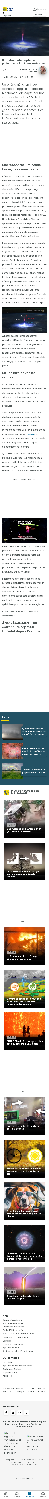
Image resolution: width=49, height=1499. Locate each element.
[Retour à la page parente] (7, 13)
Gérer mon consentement (15, 1337)
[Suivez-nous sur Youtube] (19, 1413)
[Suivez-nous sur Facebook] (6, 1413)
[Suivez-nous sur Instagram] (13, 1413)
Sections (38, 14)
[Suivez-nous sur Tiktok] (26, 1413)
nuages (30, 434)
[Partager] (4, 71)
